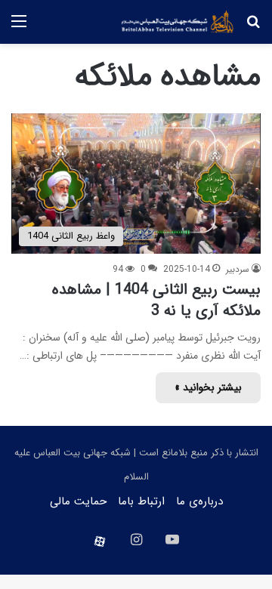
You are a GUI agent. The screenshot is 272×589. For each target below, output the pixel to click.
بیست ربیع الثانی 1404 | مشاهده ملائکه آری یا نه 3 (156, 300)
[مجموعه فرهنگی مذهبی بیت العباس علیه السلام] (177, 22)
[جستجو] (253, 28)
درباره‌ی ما (199, 501)
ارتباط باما (141, 501)
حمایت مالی (78, 501)
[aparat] (100, 541)
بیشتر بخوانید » (208, 387)
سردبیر (237, 269)
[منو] (18, 28)
